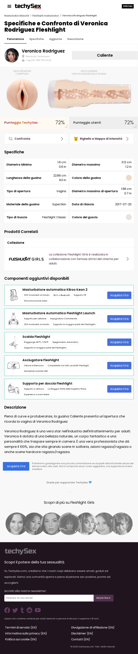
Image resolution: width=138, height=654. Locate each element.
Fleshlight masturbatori (45, 15)
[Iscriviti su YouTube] (37, 612)
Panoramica (15, 39)
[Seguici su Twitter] (15, 612)
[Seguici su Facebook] (8, 612)
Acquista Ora (119, 295)
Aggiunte (55, 39)
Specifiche (36, 39)
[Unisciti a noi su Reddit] (29, 612)
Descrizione (75, 39)
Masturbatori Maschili (16, 15)
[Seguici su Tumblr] (22, 612)
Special (128, 6)
